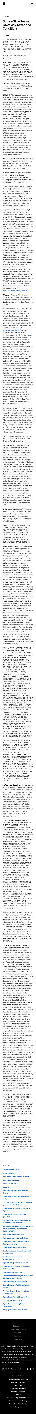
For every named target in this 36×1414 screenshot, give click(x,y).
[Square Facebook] (31, 1369)
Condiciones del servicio (11, 1170)
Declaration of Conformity (18, 1404)
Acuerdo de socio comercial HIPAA (15, 1238)
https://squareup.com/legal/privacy (15, 290)
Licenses (6, 1187)
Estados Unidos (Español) (13, 1369)
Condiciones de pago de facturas (14, 1247)
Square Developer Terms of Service (15, 1263)
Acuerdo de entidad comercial (13, 1234)
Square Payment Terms (11, 1180)
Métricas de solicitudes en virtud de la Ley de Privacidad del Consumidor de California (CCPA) (18, 1228)
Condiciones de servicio (18, 1388)
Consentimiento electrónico (12, 1272)
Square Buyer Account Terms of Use (15, 1297)
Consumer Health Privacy (18, 1401)
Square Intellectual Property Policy (15, 1281)
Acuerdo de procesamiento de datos (16, 1177)
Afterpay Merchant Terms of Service (15, 1310)
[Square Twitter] (27, 1369)
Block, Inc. (18, 1407)
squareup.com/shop (10, 330)
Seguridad (18, 1385)
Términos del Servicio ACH (12, 1300)
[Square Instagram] (33, 1369)
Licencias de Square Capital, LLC (18, 1398)
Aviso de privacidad (10, 1173)
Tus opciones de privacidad (18, 1379)
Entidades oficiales (9, 1184)
